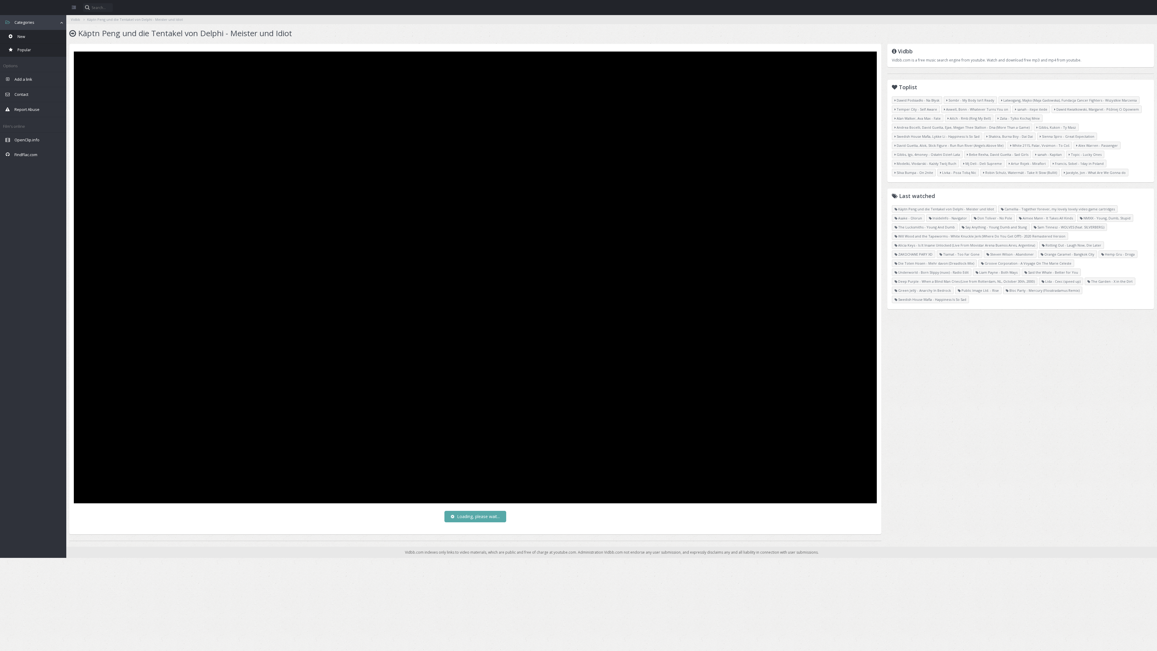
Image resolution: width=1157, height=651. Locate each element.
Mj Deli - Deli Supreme (983, 163)
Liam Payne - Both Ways (997, 272)
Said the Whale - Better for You (1052, 272)
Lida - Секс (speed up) (1062, 281)
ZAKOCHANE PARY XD (915, 254)
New (21, 36)
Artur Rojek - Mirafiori (1028, 163)
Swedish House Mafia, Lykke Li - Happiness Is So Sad (938, 136)
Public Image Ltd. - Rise (980, 290)
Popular (24, 49)
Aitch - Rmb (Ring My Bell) (970, 118)
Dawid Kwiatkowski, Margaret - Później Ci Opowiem (1097, 109)
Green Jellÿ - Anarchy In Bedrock (924, 290)
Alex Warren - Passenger (1097, 145)
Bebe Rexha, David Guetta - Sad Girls (998, 154)
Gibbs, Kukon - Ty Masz (1057, 127)
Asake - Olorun (909, 218)
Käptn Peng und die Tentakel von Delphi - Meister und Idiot (135, 19)
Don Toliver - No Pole (994, 218)
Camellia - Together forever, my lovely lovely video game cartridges (1059, 209)
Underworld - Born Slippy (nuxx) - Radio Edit (933, 272)
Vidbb (33, 7)
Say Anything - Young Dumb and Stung (995, 227)
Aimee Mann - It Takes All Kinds (1047, 218)
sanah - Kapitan (1049, 154)
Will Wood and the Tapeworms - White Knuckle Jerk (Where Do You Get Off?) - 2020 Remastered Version (981, 236)
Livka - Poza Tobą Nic (958, 172)
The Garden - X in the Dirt (1111, 281)
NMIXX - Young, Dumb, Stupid (1106, 218)
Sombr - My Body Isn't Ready (971, 100)
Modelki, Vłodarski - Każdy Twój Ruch (926, 163)
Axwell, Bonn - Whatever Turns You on (976, 109)
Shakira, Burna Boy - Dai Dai (1010, 136)
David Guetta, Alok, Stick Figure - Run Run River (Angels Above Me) (949, 145)
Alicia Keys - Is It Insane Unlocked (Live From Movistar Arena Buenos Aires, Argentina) (966, 245)
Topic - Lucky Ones (1086, 154)
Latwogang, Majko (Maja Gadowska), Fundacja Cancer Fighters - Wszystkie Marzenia (1069, 100)
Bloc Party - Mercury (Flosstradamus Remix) (1044, 290)
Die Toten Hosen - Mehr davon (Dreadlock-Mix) (935, 263)
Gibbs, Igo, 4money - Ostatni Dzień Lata (928, 154)
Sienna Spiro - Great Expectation (1067, 136)
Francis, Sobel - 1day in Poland (1079, 163)
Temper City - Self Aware (916, 109)
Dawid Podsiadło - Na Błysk (917, 100)
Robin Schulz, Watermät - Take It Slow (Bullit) (1020, 172)
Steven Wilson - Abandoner (1011, 254)
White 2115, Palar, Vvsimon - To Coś (1040, 145)
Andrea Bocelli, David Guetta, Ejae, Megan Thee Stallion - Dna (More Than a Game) (963, 127)
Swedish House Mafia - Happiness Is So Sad (931, 299)
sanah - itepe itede (1031, 109)
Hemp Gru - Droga (1119, 254)
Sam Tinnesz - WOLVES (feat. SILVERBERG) (1070, 227)
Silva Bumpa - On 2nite (914, 172)
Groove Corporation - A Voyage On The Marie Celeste (1027, 263)
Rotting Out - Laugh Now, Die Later (1073, 245)
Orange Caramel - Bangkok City (1068, 254)
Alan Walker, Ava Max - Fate (918, 118)
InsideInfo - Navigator (949, 218)
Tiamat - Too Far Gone (961, 254)
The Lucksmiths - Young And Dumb (926, 227)
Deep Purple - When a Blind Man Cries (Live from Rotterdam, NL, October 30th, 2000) (966, 281)
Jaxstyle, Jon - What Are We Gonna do (1095, 172)
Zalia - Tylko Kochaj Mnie (1019, 118)
